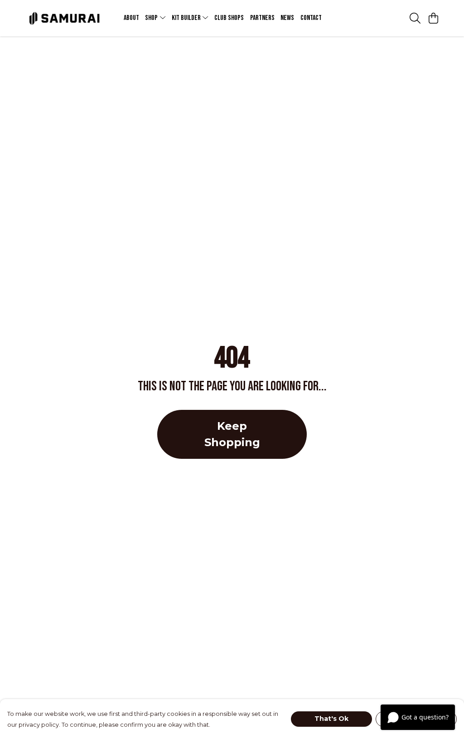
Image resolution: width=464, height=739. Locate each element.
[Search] (415, 18)
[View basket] (433, 18)
